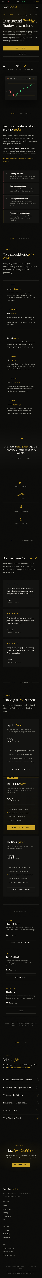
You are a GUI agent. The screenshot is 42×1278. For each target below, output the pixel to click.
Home (5, 1206)
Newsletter (6, 1237)
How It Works (21, 54)
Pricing (5, 1213)
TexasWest (10, 7)
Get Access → (21, 1011)
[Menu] (37, 7)
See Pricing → (21, 48)
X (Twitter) (6, 1234)
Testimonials (7, 1216)
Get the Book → (21, 978)
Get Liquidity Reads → (21, 769)
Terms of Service (8, 1248)
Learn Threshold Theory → (21, 943)
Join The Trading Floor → (21, 890)
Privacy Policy (8, 1252)
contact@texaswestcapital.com (18, 1067)
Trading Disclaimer (9, 1255)
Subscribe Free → (21, 1165)
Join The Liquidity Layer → (21, 828)
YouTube (6, 1230)
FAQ (4, 1220)
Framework (7, 1209)
